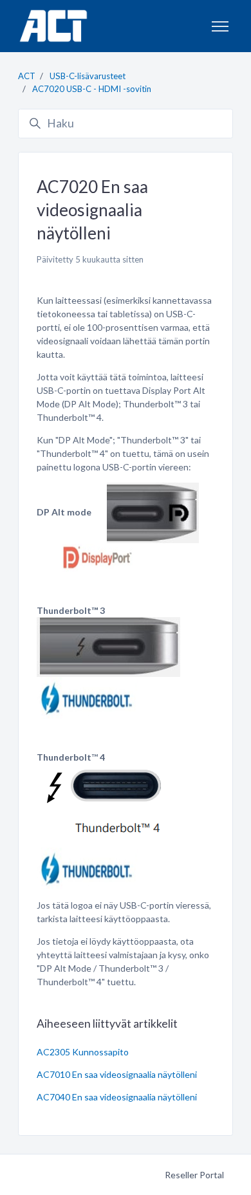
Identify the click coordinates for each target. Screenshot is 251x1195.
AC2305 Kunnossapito (83, 1051)
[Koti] (53, 26)
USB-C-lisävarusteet (88, 76)
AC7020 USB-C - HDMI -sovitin (91, 89)
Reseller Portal (194, 1174)
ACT (26, 76)
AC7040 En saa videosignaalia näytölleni (117, 1096)
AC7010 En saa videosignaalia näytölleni (117, 1074)
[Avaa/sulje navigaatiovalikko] (220, 26)
